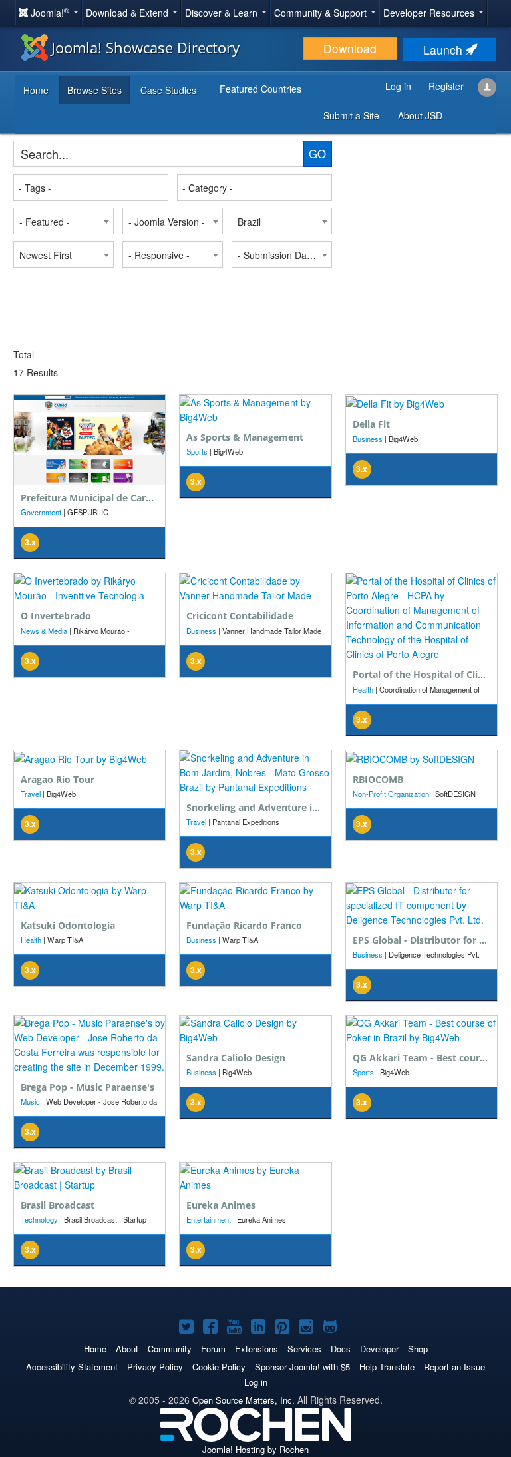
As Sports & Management (244, 437)
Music (30, 1101)
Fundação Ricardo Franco (244, 925)
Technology (39, 1219)
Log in (255, 1382)
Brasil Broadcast (57, 1205)
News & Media (44, 630)
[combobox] (90, 187)
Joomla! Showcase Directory (145, 47)
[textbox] (91, 188)
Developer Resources (430, 12)
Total (23, 354)
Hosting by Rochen (255, 1449)
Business (368, 439)
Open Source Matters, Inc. (243, 1400)
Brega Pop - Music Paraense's (87, 1087)
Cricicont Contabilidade (239, 615)
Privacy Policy (155, 1366)
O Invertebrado (56, 615)
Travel (31, 793)
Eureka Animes (221, 1205)
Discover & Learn (222, 12)
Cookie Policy (219, 1366)
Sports (197, 451)
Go (317, 154)
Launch (444, 49)
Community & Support (321, 12)
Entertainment (208, 1219)
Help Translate (387, 1366)
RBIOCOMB (378, 779)
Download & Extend (128, 12)
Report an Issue (454, 1366)
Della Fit (371, 424)
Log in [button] (398, 86)
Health (363, 689)
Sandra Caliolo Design (235, 1057)
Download (350, 48)
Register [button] (446, 86)
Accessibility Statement (72, 1366)
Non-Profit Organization (391, 793)
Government (41, 512)
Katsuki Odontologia (68, 925)
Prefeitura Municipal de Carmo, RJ (98, 497)
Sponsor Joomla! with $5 (302, 1366)
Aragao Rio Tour (57, 779)
